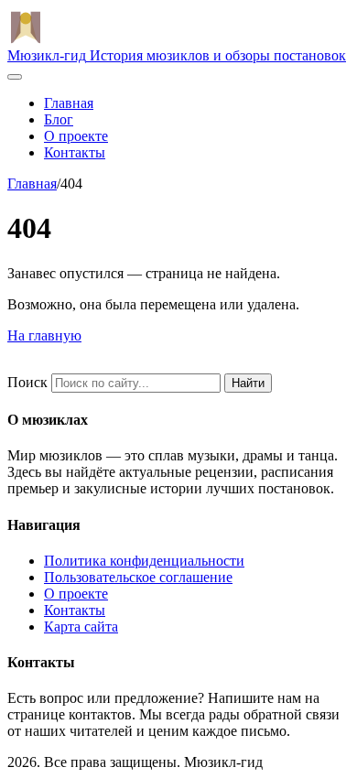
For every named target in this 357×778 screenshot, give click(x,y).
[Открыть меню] (14, 77)
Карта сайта (81, 626)
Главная (68, 103)
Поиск (27, 382)
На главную (44, 335)
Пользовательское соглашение (138, 577)
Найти (248, 383)
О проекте (76, 136)
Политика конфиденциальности (144, 560)
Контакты (74, 152)
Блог (58, 119)
